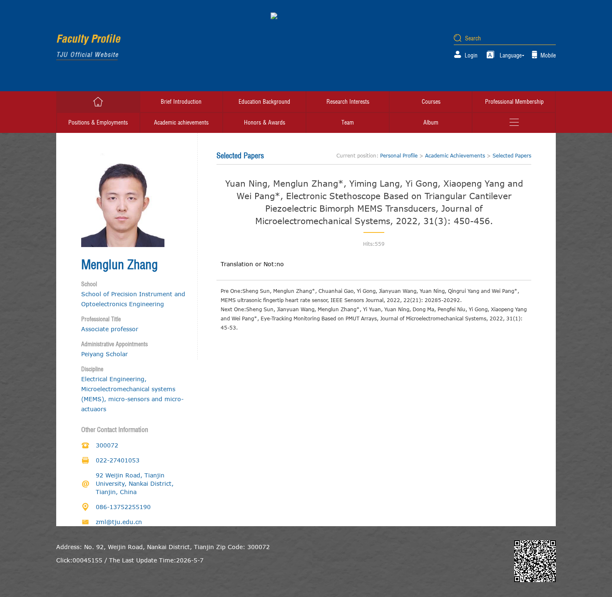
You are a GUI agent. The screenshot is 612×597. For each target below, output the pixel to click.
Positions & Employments (98, 122)
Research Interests (347, 101)
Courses (431, 101)
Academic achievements (181, 122)
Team (347, 122)
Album (430, 122)
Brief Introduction (181, 101)
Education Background (264, 101)
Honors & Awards (264, 122)
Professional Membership (514, 101)
